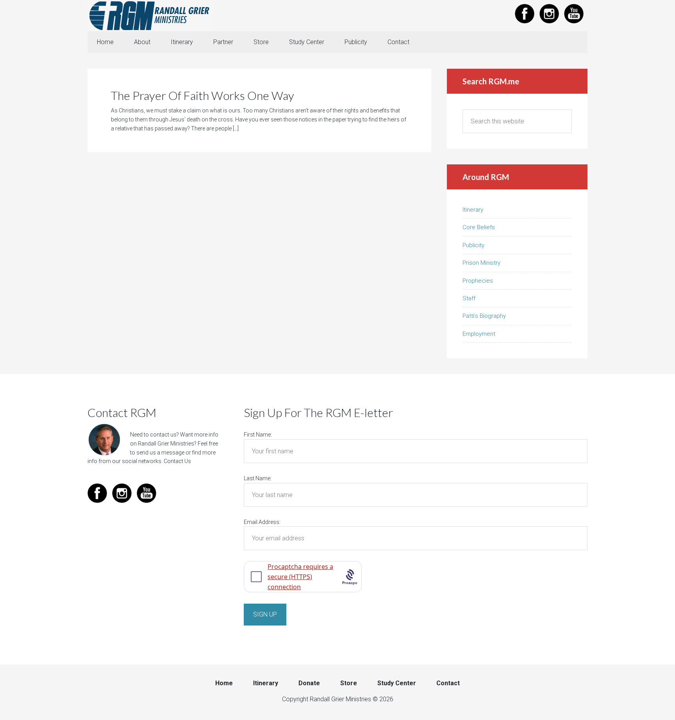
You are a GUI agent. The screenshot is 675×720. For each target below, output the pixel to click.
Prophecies (477, 280)
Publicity (473, 245)
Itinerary (472, 209)
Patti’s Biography (484, 315)
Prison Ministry (481, 262)
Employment (478, 333)
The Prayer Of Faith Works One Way (202, 95)
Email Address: (262, 522)
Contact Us (177, 461)
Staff (468, 298)
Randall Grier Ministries (150, 15)
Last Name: (257, 478)
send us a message (160, 452)
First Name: (258, 434)
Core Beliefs (478, 227)
